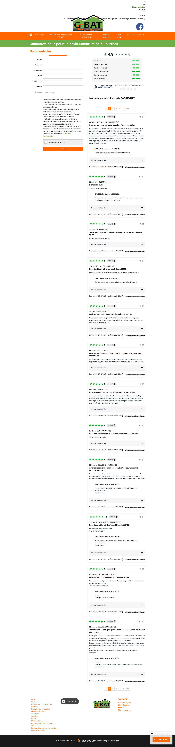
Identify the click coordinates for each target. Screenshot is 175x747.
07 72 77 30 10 (125, 711)
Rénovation (39, 35)
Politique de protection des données (43, 728)
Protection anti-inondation (86, 36)
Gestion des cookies (38, 730)
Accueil (30, 34)
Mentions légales (37, 721)
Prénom (38, 65)
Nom (39, 60)
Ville (40, 76)
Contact (141, 35)
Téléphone (37, 81)
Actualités (131, 35)
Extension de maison (106, 36)
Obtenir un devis (161, 739)
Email (39, 87)
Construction (114, 741)
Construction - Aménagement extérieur (60, 36)
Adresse (38, 70)
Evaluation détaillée (98, 160)
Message (38, 92)
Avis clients (120, 36)
